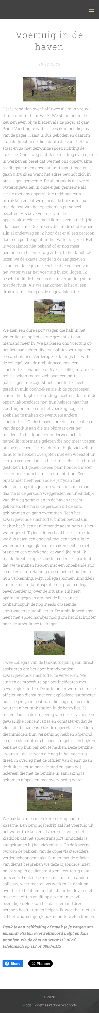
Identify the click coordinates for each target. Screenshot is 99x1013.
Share (16, 964)
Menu (91, 9)
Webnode (69, 1005)
